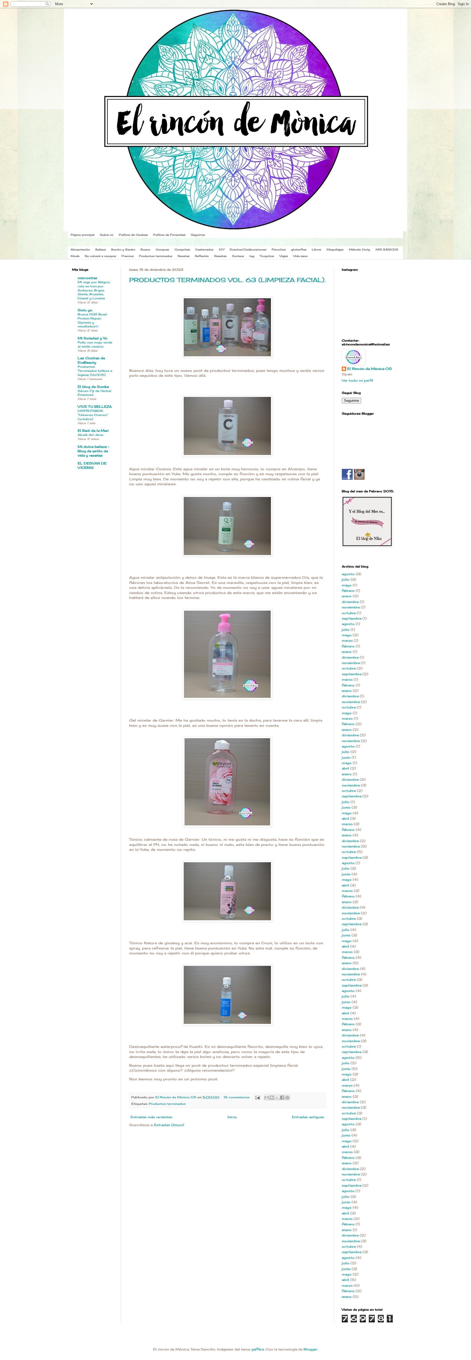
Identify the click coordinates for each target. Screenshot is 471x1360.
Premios (128, 256)
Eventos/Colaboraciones (248, 249)
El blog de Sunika (93, 387)
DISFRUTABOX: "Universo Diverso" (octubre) (93, 415)
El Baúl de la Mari (93, 431)
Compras (162, 249)
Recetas (183, 256)
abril (345, 768)
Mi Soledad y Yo (92, 338)
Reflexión (202, 256)
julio (345, 579)
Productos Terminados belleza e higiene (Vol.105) (95, 371)
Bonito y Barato (123, 249)
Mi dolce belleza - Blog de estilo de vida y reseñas (93, 451)
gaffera (257, 1349)
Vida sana (300, 256)
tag (251, 256)
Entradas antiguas (308, 1117)
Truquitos (267, 256)
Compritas (182, 249)
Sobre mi (106, 234)
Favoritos (279, 249)
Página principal (82, 234)
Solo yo (85, 310)
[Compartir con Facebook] (282, 1097)
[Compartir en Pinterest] (287, 1097)
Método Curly (359, 249)
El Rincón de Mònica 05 (369, 369)
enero (347, 596)
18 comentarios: (237, 1097)
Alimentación (80, 249)
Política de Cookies (133, 234)
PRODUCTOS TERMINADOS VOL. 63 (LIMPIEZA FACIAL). (227, 280)
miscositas (87, 278)
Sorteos (238, 256)
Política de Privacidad (169, 234)
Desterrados (204, 249)
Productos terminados (155, 256)
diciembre (350, 602)
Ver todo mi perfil (357, 380)
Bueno (145, 249)
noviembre (351, 607)
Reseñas (220, 256)
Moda (75, 256)
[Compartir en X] (277, 1097)
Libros (316, 249)
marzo (347, 640)
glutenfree (298, 249)
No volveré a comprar (100, 256)
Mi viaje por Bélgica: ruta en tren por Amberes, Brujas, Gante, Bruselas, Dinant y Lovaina (94, 290)
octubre (349, 613)
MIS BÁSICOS (387, 249)
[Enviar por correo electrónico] (266, 1097)
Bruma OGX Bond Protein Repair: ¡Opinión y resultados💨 (92, 320)
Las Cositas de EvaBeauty (91, 360)
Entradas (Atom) (169, 1125)
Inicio (232, 1117)
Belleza (100, 249)
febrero (348, 591)
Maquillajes (335, 249)
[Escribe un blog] (271, 1097)
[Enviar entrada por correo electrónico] (257, 1097)
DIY (221, 249)
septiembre (351, 618)
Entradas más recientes (151, 1117)
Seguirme (198, 234)
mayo (347, 585)
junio (346, 757)
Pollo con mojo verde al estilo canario (95, 344)
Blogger (310, 1349)
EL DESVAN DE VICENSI (92, 465)
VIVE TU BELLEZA (95, 407)
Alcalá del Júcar (91, 435)
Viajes (283, 256)
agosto (348, 574)
